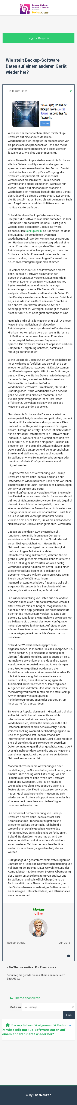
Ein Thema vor (44, 967)
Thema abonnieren (27, 998)
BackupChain (33, 230)
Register (43, 38)
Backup (62, 1025)
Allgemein (45, 1025)
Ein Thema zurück (21, 967)
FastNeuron (42, 1095)
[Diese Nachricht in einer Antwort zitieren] (69, 956)
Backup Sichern (22, 1025)
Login (31, 38)
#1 (71, 91)
